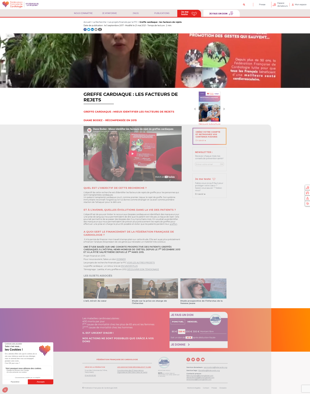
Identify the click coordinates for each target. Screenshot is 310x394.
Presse (262, 4)
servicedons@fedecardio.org (215, 367)
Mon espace (300, 4)
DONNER (121, 259)
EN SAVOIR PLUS (129, 266)
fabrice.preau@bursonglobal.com (199, 375)
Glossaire (222, 388)
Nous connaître (83, 13)
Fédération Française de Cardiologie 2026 (100, 388)
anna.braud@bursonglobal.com (198, 379)
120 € (181, 331)
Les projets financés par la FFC (122, 22)
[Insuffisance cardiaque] (209, 106)
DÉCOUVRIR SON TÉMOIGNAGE (143, 269)
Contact (206, 388)
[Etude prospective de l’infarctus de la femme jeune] (203, 288)
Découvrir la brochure (209, 124)
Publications (161, 13)
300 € (196, 331)
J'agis (136, 13)
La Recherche (99, 22)
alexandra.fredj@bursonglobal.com (200, 377)
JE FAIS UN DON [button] (218, 13)
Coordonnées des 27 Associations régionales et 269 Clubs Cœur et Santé (132, 371)
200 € (189, 331)
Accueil (87, 22)
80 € (174, 331)
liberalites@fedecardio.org (209, 370)
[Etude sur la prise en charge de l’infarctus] (155, 288)
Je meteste (185, 13)
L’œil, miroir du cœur (95, 301)
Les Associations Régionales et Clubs (134, 367)
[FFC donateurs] (307, 187)
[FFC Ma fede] (307, 193)
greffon (173, 224)
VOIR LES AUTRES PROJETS (141, 262)
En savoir (200, 140)
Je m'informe (109, 13)
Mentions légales (193, 388)
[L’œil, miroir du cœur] (107, 288)
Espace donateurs (282, 4)
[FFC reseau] (307, 203)
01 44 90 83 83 (90, 375)
